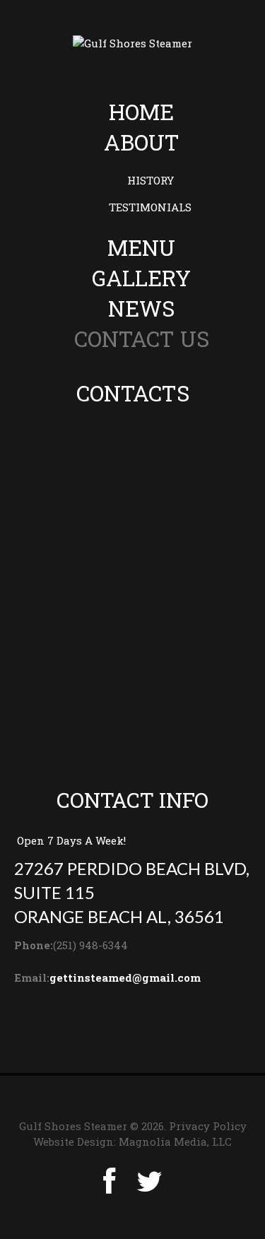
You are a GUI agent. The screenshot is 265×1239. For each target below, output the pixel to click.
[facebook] (109, 1182)
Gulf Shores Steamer (73, 1126)
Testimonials (150, 207)
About (141, 142)
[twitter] (149, 1182)
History (150, 180)
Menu (141, 247)
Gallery (141, 278)
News (141, 308)
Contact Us (141, 338)
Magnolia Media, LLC (175, 1141)
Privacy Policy (208, 1126)
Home (141, 112)
